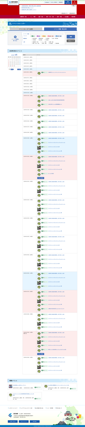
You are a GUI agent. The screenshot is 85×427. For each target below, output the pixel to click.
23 (14, 63)
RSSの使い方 (59, 408)
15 (12, 61)
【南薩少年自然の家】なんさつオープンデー (56, 308)
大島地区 (47, 39)
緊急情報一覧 (64, 13)
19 (19, 61)
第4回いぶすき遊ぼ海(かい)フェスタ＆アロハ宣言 (57, 349)
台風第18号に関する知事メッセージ (28, 9)
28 (10, 65)
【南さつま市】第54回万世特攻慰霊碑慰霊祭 (56, 100)
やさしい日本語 (54, 2)
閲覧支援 (60, 2)
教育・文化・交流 (36, 43)
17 (16, 61)
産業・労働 (44, 43)
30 (14, 65)
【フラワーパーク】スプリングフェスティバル (56, 142)
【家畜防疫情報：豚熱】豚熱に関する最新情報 (31, 5)
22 (12, 63)
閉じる (74, 5)
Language (47, 2)
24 (16, 63)
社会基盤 (51, 43)
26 (19, 63)
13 (8, 61)
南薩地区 (41, 38)
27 (8, 65)
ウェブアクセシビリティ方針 (26, 408)
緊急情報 (74, 3)
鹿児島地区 (35, 38)
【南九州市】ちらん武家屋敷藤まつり (55, 104)
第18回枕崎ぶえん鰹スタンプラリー (19, 385)
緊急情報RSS (72, 13)
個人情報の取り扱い (39, 408)
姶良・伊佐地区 (55, 38)
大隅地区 (34, 39)
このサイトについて (13, 408)
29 (12, 65)
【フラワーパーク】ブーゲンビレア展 (55, 150)
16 (14, 61)
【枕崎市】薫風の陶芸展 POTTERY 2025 (56, 95)
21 (10, 63)
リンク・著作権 (50, 408)
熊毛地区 (40, 39)
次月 (12, 69)
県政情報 (57, 43)
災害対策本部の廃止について (27, 7)
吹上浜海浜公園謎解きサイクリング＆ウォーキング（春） (58, 385)
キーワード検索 (26, 33)
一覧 (19, 69)
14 (10, 61)
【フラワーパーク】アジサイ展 (53, 146)
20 (8, 63)
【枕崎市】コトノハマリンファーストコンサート (57, 72)
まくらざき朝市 (51, 173)
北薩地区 (47, 38)
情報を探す (68, 3)
